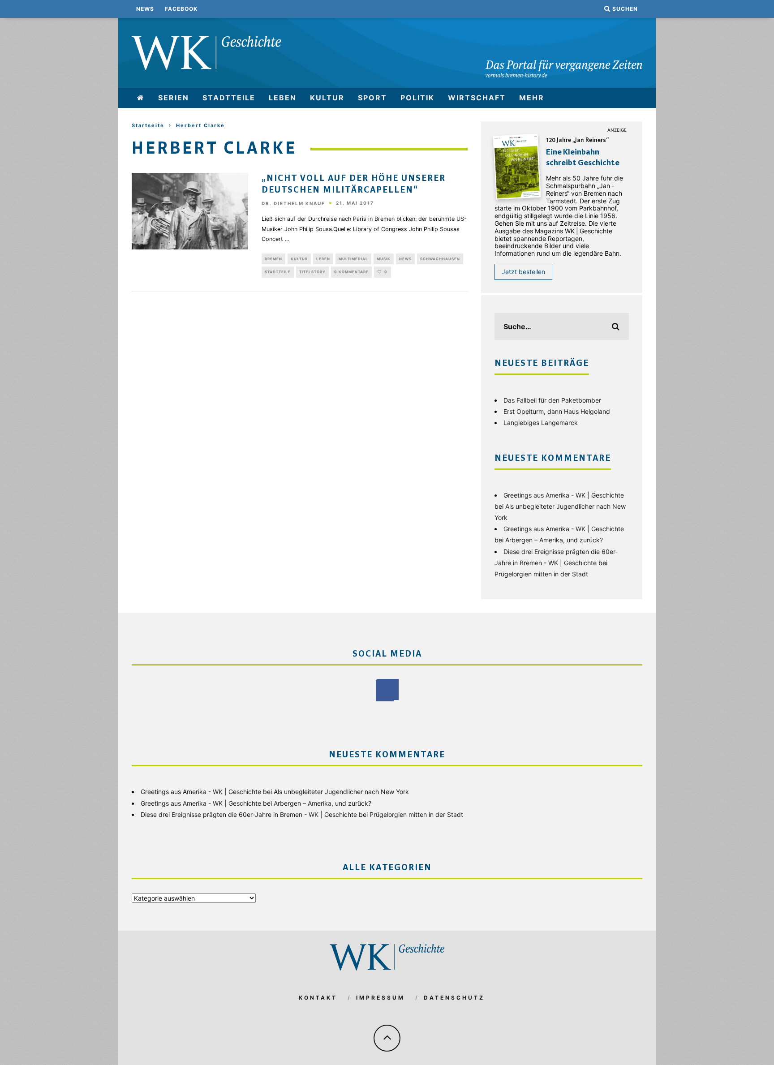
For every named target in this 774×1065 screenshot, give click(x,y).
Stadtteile (228, 97)
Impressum (380, 997)
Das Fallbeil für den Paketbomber (552, 400)
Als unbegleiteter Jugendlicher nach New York (341, 791)
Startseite (148, 125)
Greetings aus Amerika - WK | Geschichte (563, 495)
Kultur (327, 97)
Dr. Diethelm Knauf (293, 203)
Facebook (181, 8)
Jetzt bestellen (523, 271)
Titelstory (312, 272)
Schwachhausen (440, 259)
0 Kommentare (351, 272)
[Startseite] (141, 98)
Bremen (273, 259)
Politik (417, 97)
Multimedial (353, 259)
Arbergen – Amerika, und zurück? (554, 540)
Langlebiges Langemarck (540, 422)
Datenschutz (454, 997)
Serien (173, 97)
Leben (283, 97)
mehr (531, 97)
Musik (384, 259)
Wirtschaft (477, 97)
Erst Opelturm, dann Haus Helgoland (556, 411)
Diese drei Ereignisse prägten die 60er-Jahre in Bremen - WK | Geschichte (249, 814)
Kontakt (318, 997)
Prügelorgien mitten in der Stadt (541, 574)
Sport (372, 97)
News (145, 8)
